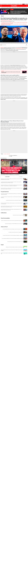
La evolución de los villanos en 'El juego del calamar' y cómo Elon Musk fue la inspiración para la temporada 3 (11, 197)
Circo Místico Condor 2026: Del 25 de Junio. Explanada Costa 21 (16, 232)
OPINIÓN (7, 7)
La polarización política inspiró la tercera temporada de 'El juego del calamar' (14, 200)
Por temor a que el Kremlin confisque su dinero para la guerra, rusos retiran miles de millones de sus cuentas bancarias (12, 203)
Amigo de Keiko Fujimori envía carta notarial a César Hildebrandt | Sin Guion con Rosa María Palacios (18, 12)
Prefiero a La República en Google (13, 156)
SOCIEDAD (13, 7)
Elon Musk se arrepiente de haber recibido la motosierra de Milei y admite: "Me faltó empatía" (10, 72)
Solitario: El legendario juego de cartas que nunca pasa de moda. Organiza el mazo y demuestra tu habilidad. (12, 250)
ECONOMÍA (10, 7)
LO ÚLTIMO (2, 7)
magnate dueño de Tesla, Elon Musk (6, 20)
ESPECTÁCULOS (23, 7)
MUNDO (15, 7)
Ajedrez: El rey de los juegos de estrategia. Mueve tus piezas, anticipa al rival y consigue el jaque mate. (12, 253)
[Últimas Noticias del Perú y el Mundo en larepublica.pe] (14, 5)
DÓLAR (26, 7)
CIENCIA (17, 7)
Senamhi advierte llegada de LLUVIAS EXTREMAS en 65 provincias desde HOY (14, 223)
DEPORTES (20, 7)
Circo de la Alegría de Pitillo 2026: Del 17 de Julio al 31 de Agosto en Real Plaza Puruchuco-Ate (12, 238)
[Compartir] (26, 44)
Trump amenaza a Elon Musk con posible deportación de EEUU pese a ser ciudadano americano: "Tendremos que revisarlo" (12, 194)
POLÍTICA (5, 7)
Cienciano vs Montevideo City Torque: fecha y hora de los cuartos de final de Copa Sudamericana (12, 220)
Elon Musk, (2, 47)
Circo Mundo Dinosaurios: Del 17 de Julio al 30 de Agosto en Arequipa (15, 241)
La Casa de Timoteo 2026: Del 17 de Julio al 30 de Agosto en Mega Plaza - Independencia (13, 235)
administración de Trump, (19, 48)
